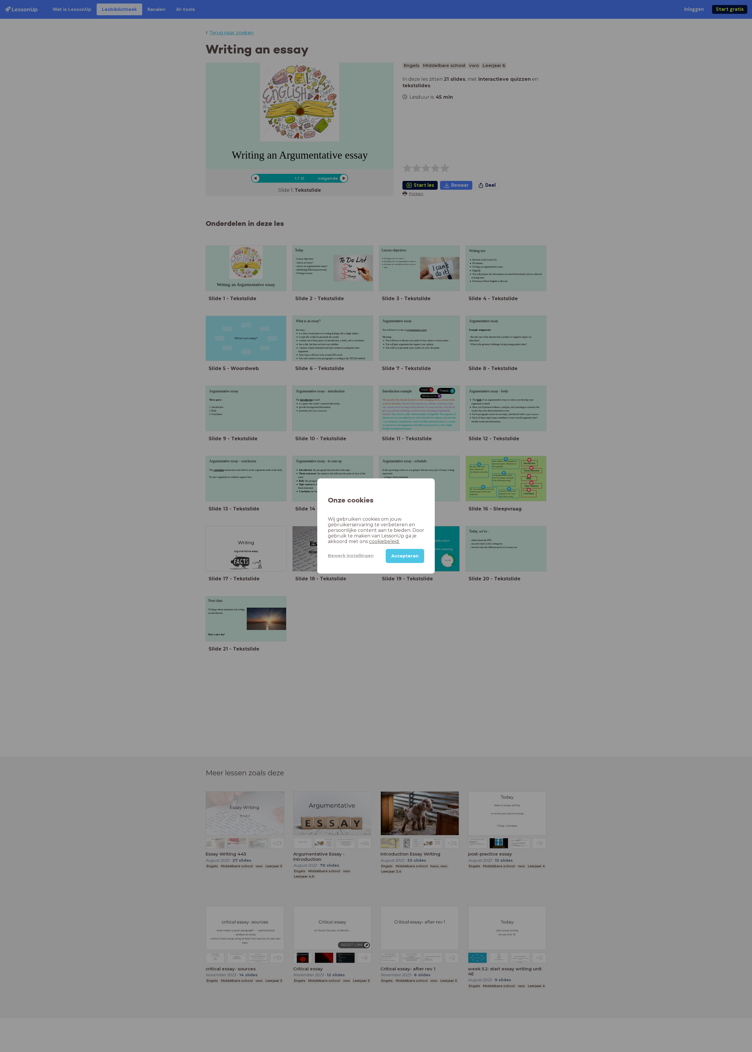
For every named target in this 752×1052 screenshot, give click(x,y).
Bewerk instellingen (351, 555)
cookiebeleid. (384, 541)
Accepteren (405, 556)
